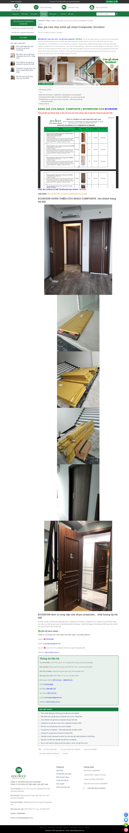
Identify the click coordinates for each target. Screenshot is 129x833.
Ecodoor (79, 39)
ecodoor (65, 753)
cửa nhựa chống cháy (49, 749)
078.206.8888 (48, 684)
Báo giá (70, 14)
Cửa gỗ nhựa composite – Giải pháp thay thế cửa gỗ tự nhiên (61, 730)
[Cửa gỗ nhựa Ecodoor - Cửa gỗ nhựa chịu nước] (19, 7)
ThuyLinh (59, 32)
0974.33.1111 (57, 680)
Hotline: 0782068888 (16, 1)
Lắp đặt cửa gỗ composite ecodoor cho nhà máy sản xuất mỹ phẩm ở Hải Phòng (68, 736)
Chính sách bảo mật (63, 787)
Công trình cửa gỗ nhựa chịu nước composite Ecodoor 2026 (25, 70)
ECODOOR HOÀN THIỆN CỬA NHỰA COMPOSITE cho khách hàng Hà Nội (62, 97)
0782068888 (49, 639)
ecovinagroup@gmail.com (52, 643)
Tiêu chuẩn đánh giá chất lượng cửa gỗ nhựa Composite (24, 48)
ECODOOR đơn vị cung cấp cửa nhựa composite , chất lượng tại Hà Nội (61, 99)
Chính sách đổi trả (62, 780)
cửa (59, 39)
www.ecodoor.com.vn (52, 652)
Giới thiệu (25, 14)
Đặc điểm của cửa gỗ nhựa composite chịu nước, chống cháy (25, 56)
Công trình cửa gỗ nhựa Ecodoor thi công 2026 (56, 733)
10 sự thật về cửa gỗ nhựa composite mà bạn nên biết (25, 63)
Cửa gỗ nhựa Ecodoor (96, 788)
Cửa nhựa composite (90, 749)
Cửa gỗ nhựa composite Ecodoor (23, 23)
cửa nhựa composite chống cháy (49, 753)
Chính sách (52, 14)
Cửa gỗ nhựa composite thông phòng (23, 32)
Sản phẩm (34, 14)
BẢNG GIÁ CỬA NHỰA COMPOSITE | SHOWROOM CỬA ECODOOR (60, 95)
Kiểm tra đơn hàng (62, 777)
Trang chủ (15, 14)
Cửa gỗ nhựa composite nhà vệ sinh (22, 28)
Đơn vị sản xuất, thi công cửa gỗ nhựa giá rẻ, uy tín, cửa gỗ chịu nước (64, 743)
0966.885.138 (51, 689)
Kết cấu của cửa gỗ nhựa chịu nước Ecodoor (24, 77)
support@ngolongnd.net (77, 830)
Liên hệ (63, 14)
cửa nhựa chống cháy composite (70, 749)
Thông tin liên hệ (44, 103)
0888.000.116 (67, 680)
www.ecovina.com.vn (53, 702)
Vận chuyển (60, 784)
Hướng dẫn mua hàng (63, 774)
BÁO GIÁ (82, 189)
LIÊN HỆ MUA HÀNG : (47, 101)
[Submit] (116, 14)
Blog (47, 20)
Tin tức (43, 14)
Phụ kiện (23, 37)
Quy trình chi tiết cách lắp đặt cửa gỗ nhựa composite (58, 739)
